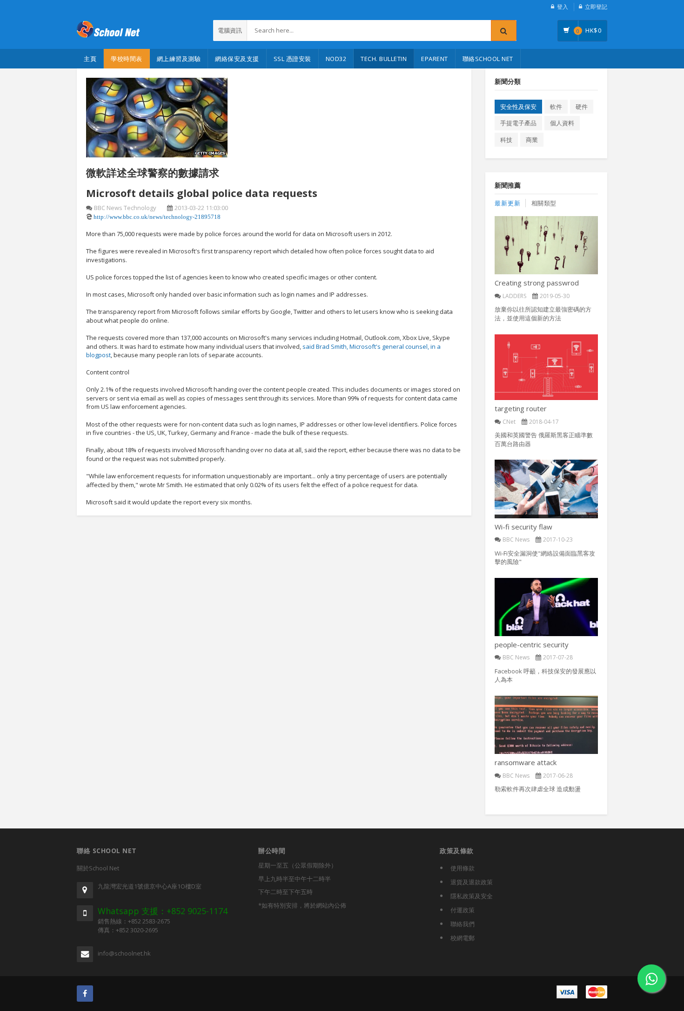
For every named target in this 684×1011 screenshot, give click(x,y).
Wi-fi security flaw (523, 526)
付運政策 (462, 910)
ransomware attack (526, 762)
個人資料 (562, 123)
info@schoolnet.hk (124, 953)
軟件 (556, 106)
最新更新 (508, 203)
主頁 (90, 58)
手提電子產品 (518, 123)
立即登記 (596, 7)
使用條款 (462, 868)
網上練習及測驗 (179, 58)
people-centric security (532, 644)
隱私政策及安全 (471, 896)
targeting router (521, 408)
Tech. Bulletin (384, 58)
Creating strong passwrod (537, 282)
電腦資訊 (230, 30)
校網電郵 (462, 938)
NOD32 (336, 58)
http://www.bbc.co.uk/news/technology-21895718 (157, 217)
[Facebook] (85, 993)
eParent (434, 58)
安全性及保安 (518, 106)
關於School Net (98, 868)
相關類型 (544, 203)
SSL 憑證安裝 (292, 58)
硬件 (582, 106)
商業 (532, 140)
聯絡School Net (488, 58)
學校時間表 (126, 58)
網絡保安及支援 (237, 58)
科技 (506, 140)
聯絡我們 (462, 924)
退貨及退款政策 (471, 882)
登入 (562, 7)
